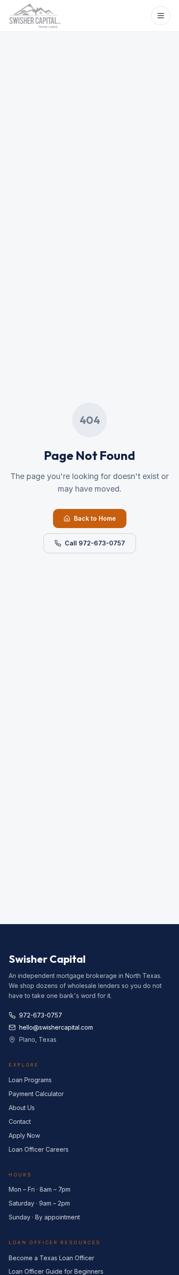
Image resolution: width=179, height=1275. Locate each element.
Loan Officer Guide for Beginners (56, 1271)
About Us (22, 1107)
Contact (20, 1121)
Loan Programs (30, 1079)
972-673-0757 (40, 1015)
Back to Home (95, 518)
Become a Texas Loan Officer (51, 1258)
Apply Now (24, 1135)
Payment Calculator (36, 1093)
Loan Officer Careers (39, 1149)
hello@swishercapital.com (56, 1027)
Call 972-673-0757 (95, 543)
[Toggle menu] (160, 15)
